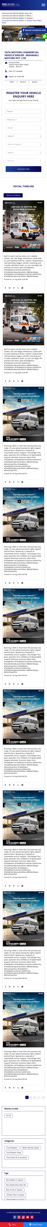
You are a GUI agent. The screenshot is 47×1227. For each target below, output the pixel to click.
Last (43, 1097)
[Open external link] (34, 32)
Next (39, 1097)
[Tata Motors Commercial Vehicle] (11, 5)
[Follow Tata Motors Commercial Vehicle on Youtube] (28, 1217)
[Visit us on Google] (19, 1217)
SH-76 (8, 1116)
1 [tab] (19, 38)
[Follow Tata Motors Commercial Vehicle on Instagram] (23, 1217)
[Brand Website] (32, 1217)
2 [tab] (22, 38)
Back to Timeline (13, 195)
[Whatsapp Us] (44, 36)
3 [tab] (24, 38)
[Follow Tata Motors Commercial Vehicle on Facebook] (15, 1217)
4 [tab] (27, 38)
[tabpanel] (23, 33)
